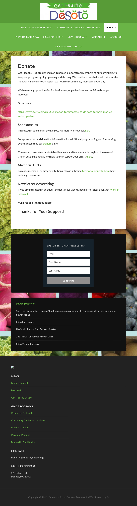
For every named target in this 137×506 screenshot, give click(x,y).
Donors (47, 143)
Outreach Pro (56, 497)
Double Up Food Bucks (23, 442)
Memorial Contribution (95, 170)
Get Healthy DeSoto (22, 397)
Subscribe (68, 280)
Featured (16, 390)
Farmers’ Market (19, 427)
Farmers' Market (19, 383)
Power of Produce (20, 434)
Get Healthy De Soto (68, 11)
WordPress (95, 497)
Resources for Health (22, 413)
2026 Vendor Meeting (27, 343)
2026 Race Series (25, 321)
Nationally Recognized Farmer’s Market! (36, 329)
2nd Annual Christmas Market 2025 (34, 336)
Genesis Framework (77, 497)
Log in (106, 497)
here (87, 130)
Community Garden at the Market (28, 420)
